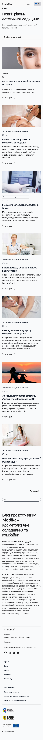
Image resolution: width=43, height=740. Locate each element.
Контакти (7, 674)
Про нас (7, 662)
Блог (6, 666)
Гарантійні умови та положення (16, 696)
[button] (27, 3)
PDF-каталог (9, 688)
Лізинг (6, 670)
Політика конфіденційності (15, 700)
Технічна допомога (11, 692)
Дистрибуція (9, 679)
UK (38, 3)
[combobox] (37, 4)
